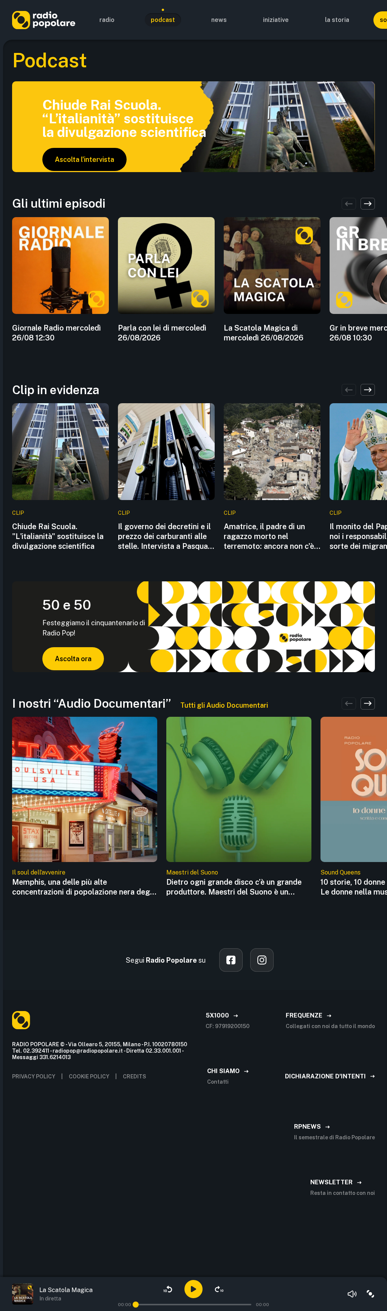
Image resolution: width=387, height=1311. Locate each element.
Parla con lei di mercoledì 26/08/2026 (162, 332)
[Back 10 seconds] (167, 1289)
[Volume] (352, 1294)
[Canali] (370, 1294)
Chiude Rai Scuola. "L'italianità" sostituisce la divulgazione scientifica (58, 536)
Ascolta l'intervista (84, 159)
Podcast (163, 19)
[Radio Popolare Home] (43, 20)
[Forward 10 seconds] (219, 1289)
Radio (107, 19)
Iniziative (276, 19)
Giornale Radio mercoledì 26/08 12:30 (56, 332)
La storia (337, 19)
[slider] (136, 1305)
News (219, 19)
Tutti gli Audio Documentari (224, 705)
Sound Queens (340, 872)
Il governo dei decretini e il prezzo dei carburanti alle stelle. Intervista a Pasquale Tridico (166, 536)
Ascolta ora (73, 659)
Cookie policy (89, 1076)
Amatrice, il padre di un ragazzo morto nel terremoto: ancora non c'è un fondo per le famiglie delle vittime (269, 536)
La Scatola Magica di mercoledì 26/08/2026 (263, 332)
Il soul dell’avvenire (38, 872)
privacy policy (33, 1076)
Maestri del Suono (192, 872)
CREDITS (134, 1076)
